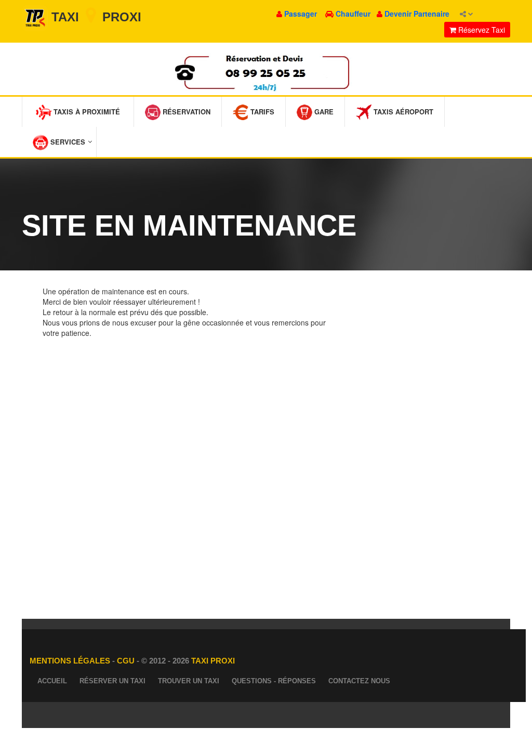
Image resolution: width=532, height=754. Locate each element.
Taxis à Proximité (85, 111)
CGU (127, 660)
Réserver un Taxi (112, 681)
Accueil (52, 681)
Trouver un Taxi (188, 681)
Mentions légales (71, 660)
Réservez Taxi (480, 29)
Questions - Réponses (274, 681)
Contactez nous (359, 681)
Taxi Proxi (94, 17)
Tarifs (261, 111)
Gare (323, 111)
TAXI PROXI (213, 660)
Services (66, 142)
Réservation (185, 111)
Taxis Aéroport (402, 111)
